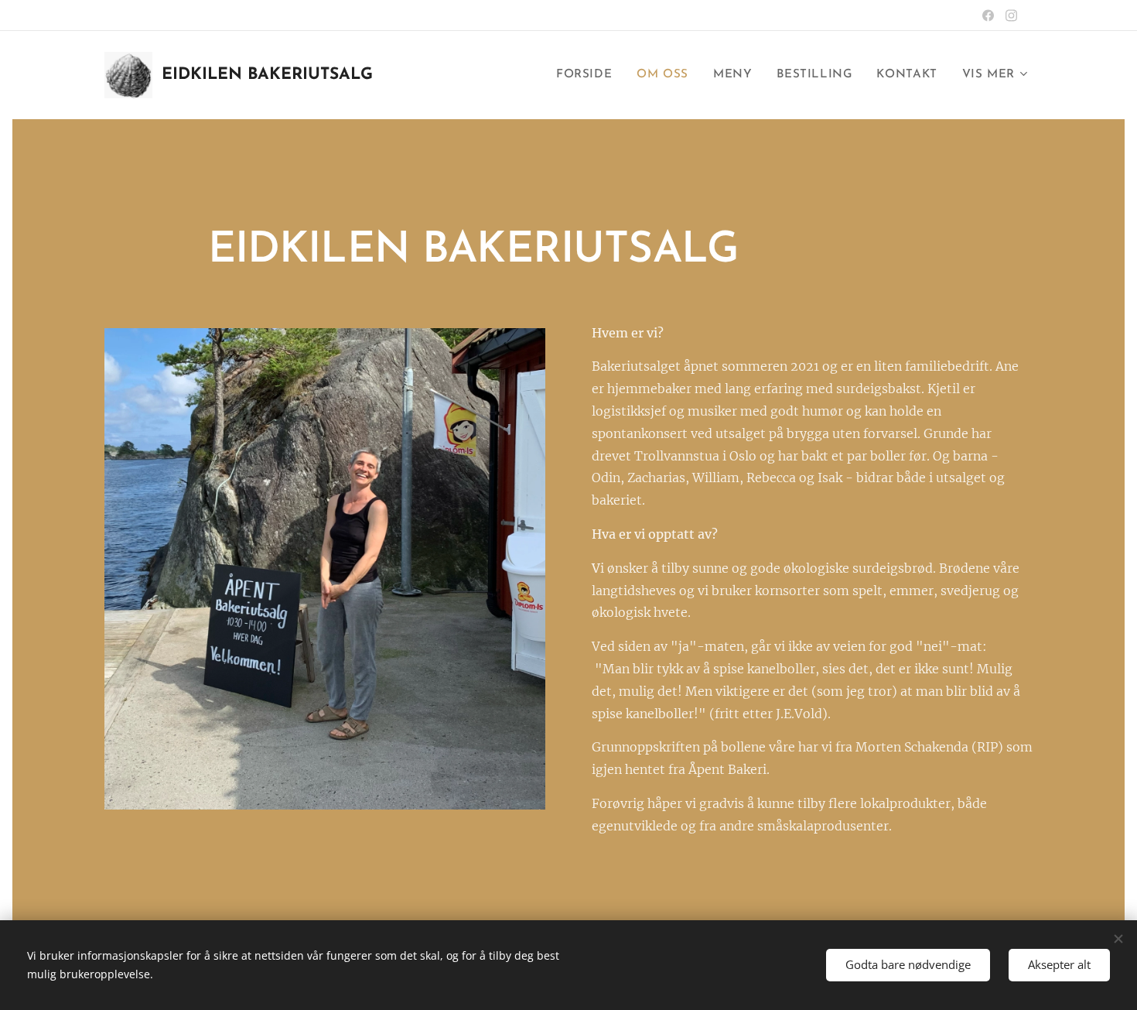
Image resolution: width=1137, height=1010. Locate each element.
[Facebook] (988, 15)
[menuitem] (588, 75)
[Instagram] (1011, 15)
